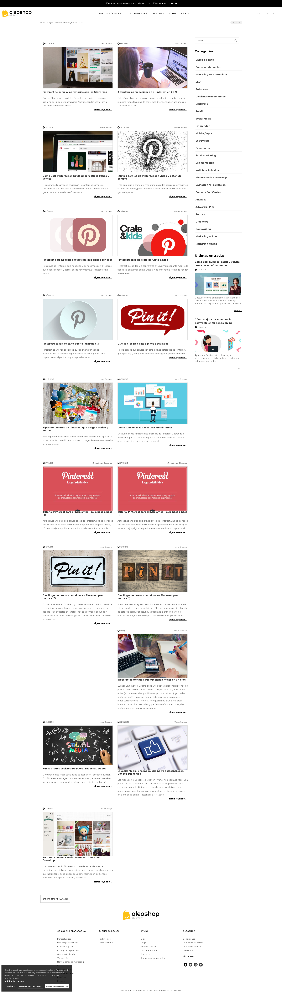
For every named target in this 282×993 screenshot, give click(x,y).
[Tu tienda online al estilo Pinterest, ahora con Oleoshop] (78, 834)
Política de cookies (192, 946)
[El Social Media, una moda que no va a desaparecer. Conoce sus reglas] (153, 747)
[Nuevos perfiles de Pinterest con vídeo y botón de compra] (153, 153)
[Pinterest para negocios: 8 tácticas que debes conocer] (78, 236)
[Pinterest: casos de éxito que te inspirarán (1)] (78, 320)
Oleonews (201, 221)
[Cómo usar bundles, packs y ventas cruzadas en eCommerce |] (218, 284)
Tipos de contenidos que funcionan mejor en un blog (152, 679)
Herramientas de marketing (70, 962)
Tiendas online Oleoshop (211, 177)
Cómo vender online (208, 67)
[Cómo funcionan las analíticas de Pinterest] (153, 404)
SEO (198, 82)
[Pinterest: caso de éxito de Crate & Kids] (153, 236)
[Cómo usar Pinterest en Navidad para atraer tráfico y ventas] (78, 153)
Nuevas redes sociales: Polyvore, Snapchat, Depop (74, 768)
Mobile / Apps (203, 133)
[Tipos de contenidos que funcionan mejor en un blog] (153, 656)
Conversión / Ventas (207, 192)
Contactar (146, 954)
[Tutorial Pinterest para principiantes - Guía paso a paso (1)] (153, 488)
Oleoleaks (188, 950)
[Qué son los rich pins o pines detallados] (153, 320)
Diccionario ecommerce (210, 96)
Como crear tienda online (153, 958)
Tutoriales (201, 89)
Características (109, 13)
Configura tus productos (68, 950)
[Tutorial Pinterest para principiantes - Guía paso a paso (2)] (78, 488)
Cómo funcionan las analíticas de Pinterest (145, 427)
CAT (259, 13)
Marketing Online (206, 243)
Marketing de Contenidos (211, 74)
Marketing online (206, 236)
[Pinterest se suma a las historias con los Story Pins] (78, 69)
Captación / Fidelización (210, 185)
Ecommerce (203, 148)
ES (266, 13)
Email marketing (205, 155)
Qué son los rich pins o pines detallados (143, 343)
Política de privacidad (193, 942)
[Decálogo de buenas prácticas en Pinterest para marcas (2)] (78, 572)
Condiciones (189, 939)
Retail (199, 111)
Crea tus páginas (65, 946)
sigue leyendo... (103, 109)
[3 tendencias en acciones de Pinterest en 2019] (153, 69)
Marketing (201, 104)
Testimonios (104, 939)
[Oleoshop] (17, 15)
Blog (172, 13)
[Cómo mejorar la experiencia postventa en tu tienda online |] (218, 341)
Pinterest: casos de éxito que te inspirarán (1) (71, 343)
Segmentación (204, 162)
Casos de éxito (204, 59)
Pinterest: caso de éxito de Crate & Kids (143, 259)
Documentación (149, 950)
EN (273, 13)
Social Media (203, 118)
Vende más (62, 958)
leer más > (238, 311)
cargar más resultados (55, 899)
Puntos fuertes (64, 939)
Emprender (202, 126)
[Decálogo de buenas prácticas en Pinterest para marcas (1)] (153, 572)
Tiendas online (106, 942)
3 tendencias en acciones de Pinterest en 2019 (147, 92)
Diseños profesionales (67, 942)
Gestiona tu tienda (66, 954)
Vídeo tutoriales (148, 946)
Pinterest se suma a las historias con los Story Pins (75, 92)
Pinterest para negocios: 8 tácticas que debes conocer (77, 259)
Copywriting (203, 229)
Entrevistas (202, 140)
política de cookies (14, 981)
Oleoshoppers (137, 13)
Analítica (200, 199)
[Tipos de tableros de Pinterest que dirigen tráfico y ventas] (78, 404)
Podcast (200, 214)
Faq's (143, 942)
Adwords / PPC (204, 207)
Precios (158, 13)
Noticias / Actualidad (208, 170)
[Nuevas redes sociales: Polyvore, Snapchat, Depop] (78, 746)
